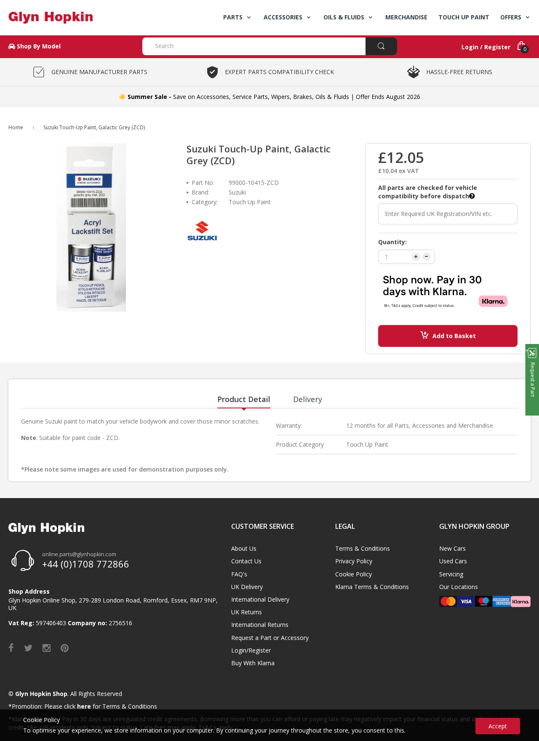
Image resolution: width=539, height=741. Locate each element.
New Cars (452, 548)
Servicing (451, 574)
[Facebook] (11, 647)
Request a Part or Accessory (270, 638)
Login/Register (251, 650)
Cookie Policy (353, 574)
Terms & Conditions (362, 548)
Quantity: (392, 242)
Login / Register (486, 47)
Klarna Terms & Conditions (372, 587)
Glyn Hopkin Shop (41, 694)
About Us (243, 548)
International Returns (259, 625)
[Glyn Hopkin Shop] (69, 17)
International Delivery (260, 599)
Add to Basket (454, 336)
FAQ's (239, 574)
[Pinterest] (65, 647)
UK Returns (246, 612)
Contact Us (246, 561)
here (84, 706)
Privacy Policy (353, 561)
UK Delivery (247, 587)
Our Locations (458, 587)
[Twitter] (28, 647)
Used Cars (453, 561)
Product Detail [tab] (243, 399)
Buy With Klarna (253, 663)
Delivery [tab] (307, 399)
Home (15, 127)
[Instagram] (47, 647)
